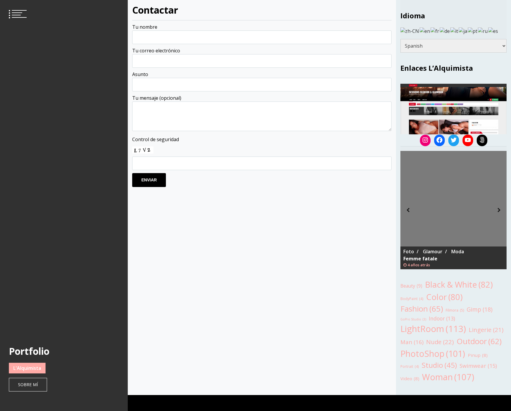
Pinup (478, 355)
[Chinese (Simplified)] (410, 30)
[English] (425, 30)
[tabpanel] (453, 210)
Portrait (409, 366)
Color (444, 296)
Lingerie (486, 329)
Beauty (411, 286)
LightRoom (433, 329)
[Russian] (483, 30)
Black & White (459, 284)
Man (411, 342)
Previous (407, 210)
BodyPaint (411, 298)
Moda (457, 251)
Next (499, 210)
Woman (448, 377)
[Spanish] (493, 30)
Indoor (442, 318)
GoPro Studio (413, 319)
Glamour (432, 251)
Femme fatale (420, 258)
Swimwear (478, 365)
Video (409, 378)
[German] (445, 30)
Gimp (479, 309)
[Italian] (454, 30)
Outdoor (479, 341)
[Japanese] (463, 30)
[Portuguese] (473, 30)
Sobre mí (28, 384)
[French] (435, 30)
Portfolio (29, 351)
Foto (408, 251)
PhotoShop (432, 353)
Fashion (421, 308)
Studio (439, 365)
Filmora (455, 310)
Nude (440, 342)
